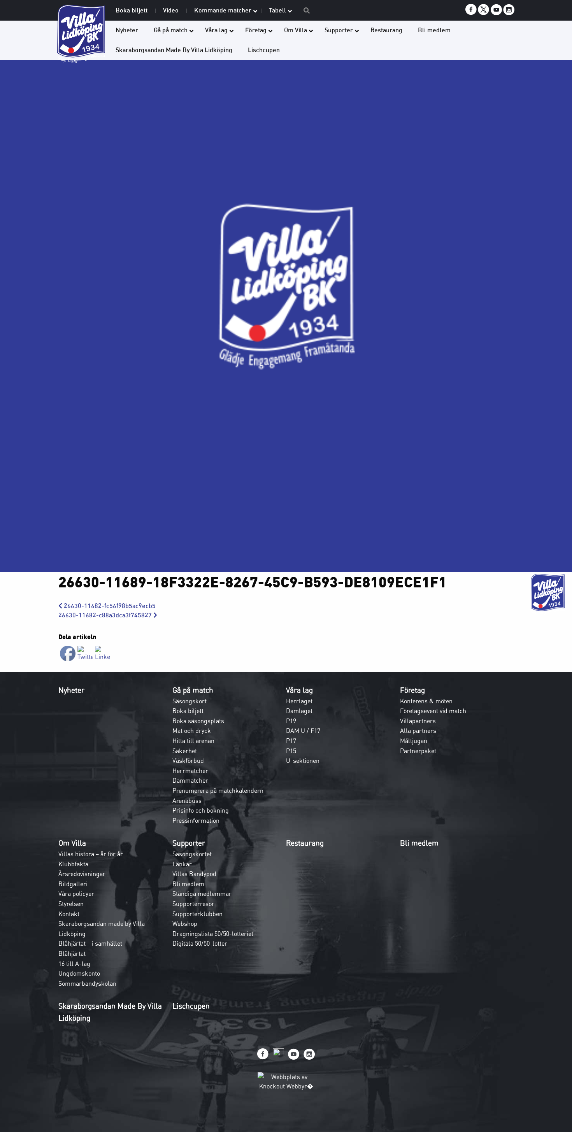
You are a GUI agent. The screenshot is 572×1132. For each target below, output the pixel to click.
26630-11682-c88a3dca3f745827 (105, 615)
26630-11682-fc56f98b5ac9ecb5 (109, 606)
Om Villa (72, 843)
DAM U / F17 (303, 730)
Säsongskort (189, 701)
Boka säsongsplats (198, 721)
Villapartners (418, 721)
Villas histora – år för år (90, 854)
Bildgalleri (73, 884)
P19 (291, 721)
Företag (412, 690)
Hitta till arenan (193, 741)
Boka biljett (188, 711)
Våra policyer (76, 893)
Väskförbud (188, 760)
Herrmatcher (190, 771)
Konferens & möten (426, 701)
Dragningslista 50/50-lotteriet (212, 933)
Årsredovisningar (81, 874)
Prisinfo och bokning (200, 810)
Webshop (184, 923)
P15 (291, 751)
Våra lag (299, 690)
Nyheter (71, 690)
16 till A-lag (74, 963)
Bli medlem (188, 884)
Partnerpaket (418, 751)
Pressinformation (195, 820)
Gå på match (192, 690)
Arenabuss (187, 800)
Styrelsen (71, 904)
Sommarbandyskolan (87, 983)
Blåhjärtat (72, 953)
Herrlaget (299, 701)
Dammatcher (190, 780)
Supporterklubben (197, 914)
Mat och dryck (191, 730)
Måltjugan (413, 741)
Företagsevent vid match (433, 711)
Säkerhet (184, 751)
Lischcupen (191, 1006)
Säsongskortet (192, 854)
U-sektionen (302, 760)
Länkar (182, 864)
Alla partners (418, 730)
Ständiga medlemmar (202, 893)
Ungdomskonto (79, 973)
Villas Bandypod (194, 874)
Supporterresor (193, 904)
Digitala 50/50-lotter (199, 943)
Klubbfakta (73, 864)
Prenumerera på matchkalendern (217, 790)
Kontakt (68, 914)
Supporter (188, 843)
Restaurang (305, 843)
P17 (291, 741)
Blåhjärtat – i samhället (90, 943)
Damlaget (299, 711)
